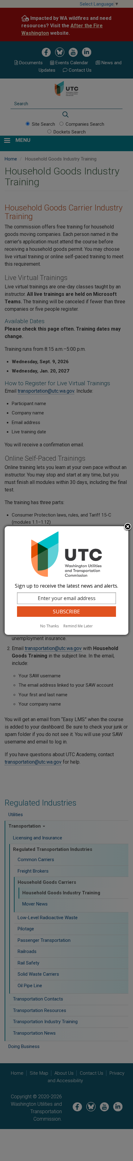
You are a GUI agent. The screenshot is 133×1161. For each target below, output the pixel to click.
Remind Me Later (78, 626)
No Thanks (49, 626)
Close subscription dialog (127, 527)
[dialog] (66, 580)
